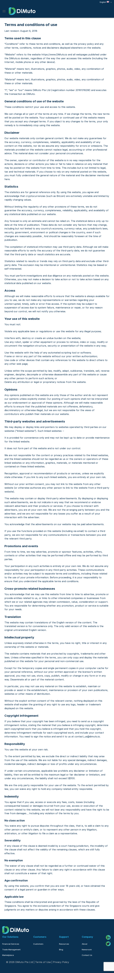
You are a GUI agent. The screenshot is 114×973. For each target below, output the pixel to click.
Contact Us (87, 955)
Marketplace (8, 955)
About (84, 944)
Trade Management (11, 949)
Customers (38, 944)
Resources (64, 944)
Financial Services (10, 944)
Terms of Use (43, 962)
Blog (61, 949)
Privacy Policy (61, 962)
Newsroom (87, 949)
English (103, 2)
